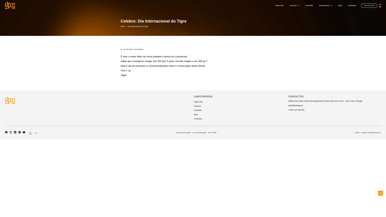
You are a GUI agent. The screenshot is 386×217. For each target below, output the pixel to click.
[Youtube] (24, 132)
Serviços (293, 6)
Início (123, 26)
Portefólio (309, 6)
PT (30, 133)
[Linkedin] (15, 132)
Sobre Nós (279, 6)
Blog (340, 6)
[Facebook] (6, 132)
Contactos (352, 6)
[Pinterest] (19, 132)
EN (36, 133)
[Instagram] (10, 132)
